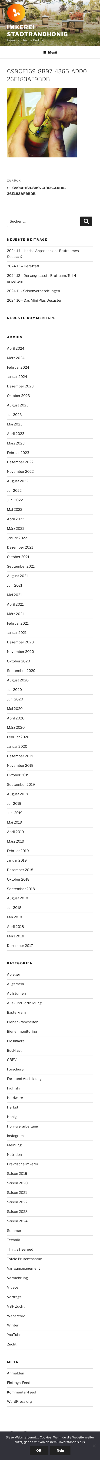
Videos (13, 1287)
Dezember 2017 (20, 946)
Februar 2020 (18, 737)
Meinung (14, 1145)
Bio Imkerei (16, 1041)
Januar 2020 (17, 746)
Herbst (12, 1107)
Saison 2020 (17, 1183)
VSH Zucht (16, 1306)
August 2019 (17, 794)
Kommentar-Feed (21, 1392)
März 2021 (15, 614)
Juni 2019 (15, 813)
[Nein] (94, 1446)
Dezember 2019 (20, 756)
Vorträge (14, 1297)
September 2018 (21, 889)
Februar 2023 (18, 453)
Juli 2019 (14, 804)
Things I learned (20, 1249)
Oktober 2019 (18, 775)
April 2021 (15, 604)
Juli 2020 (14, 690)
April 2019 (15, 832)
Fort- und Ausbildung (24, 1079)
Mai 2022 (14, 510)
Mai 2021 (14, 595)
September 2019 (21, 785)
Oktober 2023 (18, 396)
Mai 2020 (15, 709)
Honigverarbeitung (22, 1126)
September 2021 (21, 566)
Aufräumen (16, 993)
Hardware (15, 1098)
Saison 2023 (17, 1212)
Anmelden (15, 1373)
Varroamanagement (23, 1268)
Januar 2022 (17, 538)
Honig (12, 1117)
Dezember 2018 (20, 870)
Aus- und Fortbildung (24, 1003)
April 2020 (15, 718)
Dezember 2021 (20, 547)
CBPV (12, 1060)
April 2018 (15, 927)
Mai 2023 (15, 424)
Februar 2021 (18, 623)
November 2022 (20, 472)
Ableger (13, 974)
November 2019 (20, 766)
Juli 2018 (14, 908)
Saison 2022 (17, 1202)
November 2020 (20, 652)
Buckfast (14, 1050)
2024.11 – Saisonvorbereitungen (33, 291)
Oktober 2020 (18, 661)
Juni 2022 (15, 500)
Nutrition (14, 1155)
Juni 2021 (14, 585)
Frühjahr (14, 1088)
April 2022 (15, 519)
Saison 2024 (17, 1221)
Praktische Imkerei (22, 1164)
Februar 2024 (18, 367)
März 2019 (15, 841)
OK (38, 1450)
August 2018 (17, 898)
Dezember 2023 (20, 386)
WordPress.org (19, 1401)
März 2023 (16, 443)
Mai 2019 (14, 822)
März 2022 (15, 529)
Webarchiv (16, 1316)
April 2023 (15, 434)
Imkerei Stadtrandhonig (37, 31)
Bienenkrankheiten (22, 1022)
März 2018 (15, 936)
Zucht (12, 1344)
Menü (52, 52)
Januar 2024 (17, 377)
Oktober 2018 (18, 879)
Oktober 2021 (18, 557)
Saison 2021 (17, 1193)
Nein (60, 1450)
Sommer (14, 1231)
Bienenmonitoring (22, 1031)
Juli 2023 (14, 415)
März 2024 (16, 358)
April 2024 (15, 348)
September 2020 (21, 671)
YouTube (14, 1335)
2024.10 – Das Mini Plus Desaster (34, 300)
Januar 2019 (17, 860)
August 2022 (17, 481)
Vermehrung (17, 1278)
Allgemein (15, 984)
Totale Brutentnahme (24, 1259)
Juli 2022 (14, 491)
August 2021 (17, 576)
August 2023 (18, 405)
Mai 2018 (14, 917)
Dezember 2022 (20, 462)
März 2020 (16, 727)
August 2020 (18, 680)
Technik (13, 1240)
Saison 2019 (17, 1174)
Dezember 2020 (20, 642)
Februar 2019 (18, 851)
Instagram (15, 1136)
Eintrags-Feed (18, 1383)
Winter (13, 1325)
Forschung (15, 1069)
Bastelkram (16, 1012)
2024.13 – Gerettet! (23, 266)
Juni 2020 (15, 699)
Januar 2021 (17, 633)
